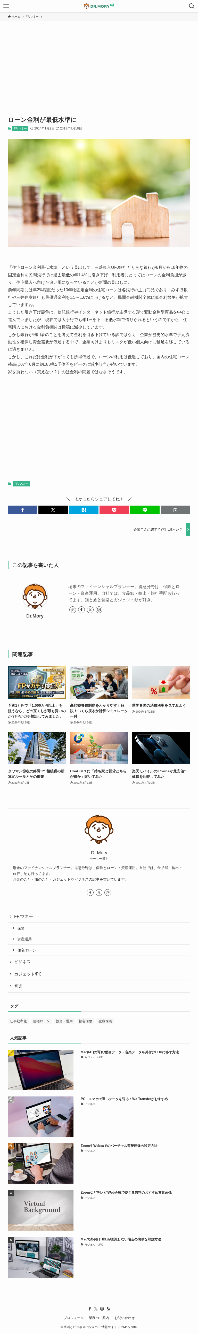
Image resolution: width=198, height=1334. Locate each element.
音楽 (18, 986)
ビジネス (22, 961)
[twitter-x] (90, 609)
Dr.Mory (35, 616)
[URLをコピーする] (175, 510)
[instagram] (99, 609)
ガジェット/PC (28, 974)
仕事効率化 (18, 1021)
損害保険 (85, 1021)
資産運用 (24, 939)
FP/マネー (20, 128)
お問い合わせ (124, 1318)
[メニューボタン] (6, 6)
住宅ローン (41, 1021)
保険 (20, 928)
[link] (72, 609)
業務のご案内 (99, 1318)
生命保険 (105, 1021)
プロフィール (74, 1318)
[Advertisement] (99, 60)
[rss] (108, 1309)
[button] (22, 510)
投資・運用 (64, 1021)
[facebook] (81, 609)
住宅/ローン (26, 950)
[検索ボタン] (192, 6)
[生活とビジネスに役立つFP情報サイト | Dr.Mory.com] (99, 6)
